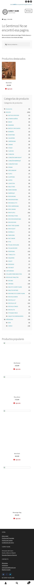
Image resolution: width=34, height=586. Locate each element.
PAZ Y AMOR (11, 238)
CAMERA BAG (12, 141)
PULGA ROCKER (12, 248)
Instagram (5, 565)
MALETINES (11, 186)
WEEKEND (11, 264)
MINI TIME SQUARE (13, 225)
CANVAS (10, 144)
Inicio (5, 19)
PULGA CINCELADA (13, 245)
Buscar (17, 583)
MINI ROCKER (12, 222)
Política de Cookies (7, 540)
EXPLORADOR (12, 170)
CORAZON (11, 154)
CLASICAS (11, 151)
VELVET (10, 261)
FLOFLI (10, 174)
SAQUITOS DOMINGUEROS (15, 316)
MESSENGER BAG (13, 199)
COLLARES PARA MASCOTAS (14, 274)
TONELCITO (11, 254)
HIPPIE (10, 180)
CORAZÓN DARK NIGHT (15, 157)
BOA (9, 322)
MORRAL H (11, 232)
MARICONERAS (12, 190)
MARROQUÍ (11, 193)
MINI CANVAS (12, 209)
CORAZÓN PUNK (13, 164)
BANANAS (11, 125)
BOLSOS (8, 112)
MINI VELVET (11, 229)
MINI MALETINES (13, 216)
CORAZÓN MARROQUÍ (14, 161)
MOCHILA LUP (12, 303)
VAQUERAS (11, 258)
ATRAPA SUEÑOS (13, 118)
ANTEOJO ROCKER (13, 115)
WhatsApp (5, 563)
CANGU (10, 326)
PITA (9, 242)
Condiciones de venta (8, 542)
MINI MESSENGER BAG (14, 219)
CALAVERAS (11, 138)
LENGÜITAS (11, 183)
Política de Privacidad (8, 538)
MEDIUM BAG (12, 196)
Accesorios (9, 109)
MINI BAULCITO (12, 203)
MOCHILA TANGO (13, 306)
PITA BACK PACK (13, 313)
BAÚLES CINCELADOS (14, 128)
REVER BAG (11, 251)
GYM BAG (10, 284)
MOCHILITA (11, 310)
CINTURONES (10, 271)
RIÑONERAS (9, 319)
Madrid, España (6, 570)
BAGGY (10, 122)
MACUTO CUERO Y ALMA (15, 287)
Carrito (26, 581)
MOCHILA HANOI (13, 297)
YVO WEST (11, 267)
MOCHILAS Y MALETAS (12, 277)
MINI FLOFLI (11, 212)
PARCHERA (11, 235)
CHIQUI (10, 148)
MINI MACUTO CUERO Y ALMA (16, 293)
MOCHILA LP (11, 300)
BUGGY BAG (11, 135)
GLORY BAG (11, 177)
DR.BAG (10, 167)
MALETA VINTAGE (13, 290)
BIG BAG (10, 280)
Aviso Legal (5, 536)
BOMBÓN (11, 131)
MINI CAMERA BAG (13, 206)
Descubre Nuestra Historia (9, 555)
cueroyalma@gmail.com (9, 567)
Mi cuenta (5, 583)
